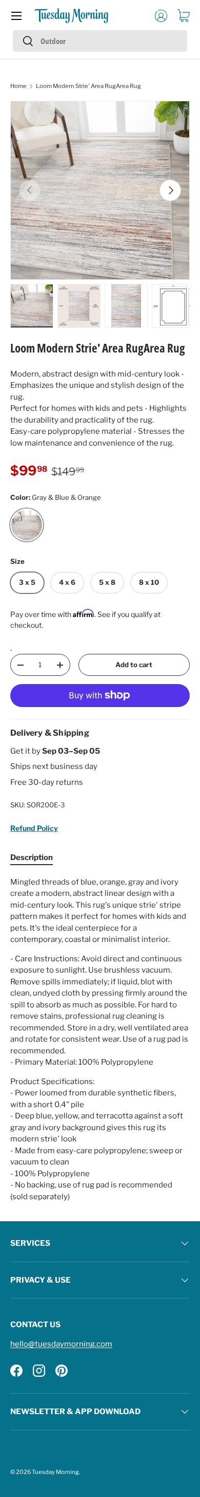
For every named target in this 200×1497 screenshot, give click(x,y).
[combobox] (100, 41)
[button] (183, 16)
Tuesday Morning (55, 1472)
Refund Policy (34, 828)
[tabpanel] (100, 1039)
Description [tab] (31, 857)
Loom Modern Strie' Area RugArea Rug (88, 86)
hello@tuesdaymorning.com (61, 1344)
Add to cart (133, 665)
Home (18, 86)
